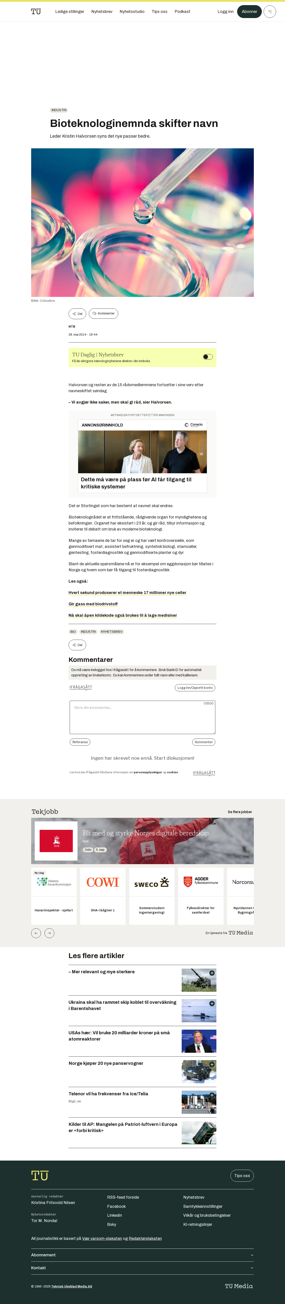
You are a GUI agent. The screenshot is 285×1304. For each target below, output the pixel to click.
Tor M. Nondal (44, 1220)
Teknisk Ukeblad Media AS (71, 1286)
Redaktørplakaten (145, 1238)
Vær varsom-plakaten (102, 1238)
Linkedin (114, 1215)
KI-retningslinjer (197, 1224)
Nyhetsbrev (111, 631)
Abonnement (43, 1255)
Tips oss (242, 1175)
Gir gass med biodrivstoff (93, 604)
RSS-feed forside (123, 1197)
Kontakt (38, 1268)
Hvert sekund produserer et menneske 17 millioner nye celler (127, 592)
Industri (59, 110)
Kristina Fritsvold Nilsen (53, 1202)
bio (73, 631)
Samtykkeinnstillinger (202, 1206)
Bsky (111, 1224)
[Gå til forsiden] (36, 11)
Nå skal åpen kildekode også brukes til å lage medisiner (123, 615)
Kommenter (106, 313)
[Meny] (270, 11)
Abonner (249, 11)
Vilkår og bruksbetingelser (207, 1215)
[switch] (208, 356)
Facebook (116, 1206)
